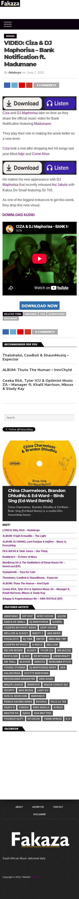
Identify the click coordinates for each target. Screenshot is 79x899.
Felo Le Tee (58, 701)
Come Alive (40, 154)
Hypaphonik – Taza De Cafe (19, 572)
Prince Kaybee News (18, 701)
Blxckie (25, 662)
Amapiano (31, 314)
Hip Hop (27, 616)
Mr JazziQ (64, 650)
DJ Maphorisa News (42, 667)
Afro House (45, 616)
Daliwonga (12, 673)
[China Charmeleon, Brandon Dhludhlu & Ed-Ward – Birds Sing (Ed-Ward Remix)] (40, 485)
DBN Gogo (46, 679)
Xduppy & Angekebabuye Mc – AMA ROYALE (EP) (32, 598)
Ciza (6, 113)
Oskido (24, 707)
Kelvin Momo (13, 650)
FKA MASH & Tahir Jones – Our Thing (25, 551)
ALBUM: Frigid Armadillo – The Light (24, 536)
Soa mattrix (42, 713)
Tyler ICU (46, 650)
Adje (21, 154)
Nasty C (37, 633)
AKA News (53, 633)
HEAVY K (9, 707)
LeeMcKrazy (61, 656)
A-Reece (37, 644)
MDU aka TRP (57, 639)
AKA (62, 667)
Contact (58, 807)
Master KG (11, 713)
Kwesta (39, 662)
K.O (68, 719)
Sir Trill (10, 662)
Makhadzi (38, 696)
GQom (61, 616)
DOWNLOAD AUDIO (19, 215)
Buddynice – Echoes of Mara (20, 556)
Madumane (42, 123)
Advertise (38, 807)
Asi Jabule (60, 184)
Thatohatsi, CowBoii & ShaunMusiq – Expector (36, 357)
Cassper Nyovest (16, 644)
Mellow (52, 644)
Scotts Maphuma (36, 673)
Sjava (26, 713)
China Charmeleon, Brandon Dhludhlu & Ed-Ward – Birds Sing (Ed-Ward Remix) (36, 495)
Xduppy (9, 690)
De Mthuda (41, 656)
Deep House (48, 627)
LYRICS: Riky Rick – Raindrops (21, 530)
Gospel (57, 622)
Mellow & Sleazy (16, 633)
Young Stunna (14, 667)
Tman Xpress (53, 719)
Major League (13, 684)
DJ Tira (27, 639)
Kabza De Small (14, 622)
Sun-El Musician (15, 696)
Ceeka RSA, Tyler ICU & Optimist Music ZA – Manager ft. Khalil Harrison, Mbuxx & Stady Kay (38, 385)
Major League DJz (56, 684)
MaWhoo (33, 684)
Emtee (40, 639)
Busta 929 (10, 656)
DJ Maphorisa (27, 113)
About (19, 807)
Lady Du (42, 690)
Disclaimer (39, 814)
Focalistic (11, 639)
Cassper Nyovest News (20, 627)
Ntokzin (34, 719)
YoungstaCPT (14, 719)
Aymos (58, 707)
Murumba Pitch (60, 662)
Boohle (41, 701)
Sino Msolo (41, 707)
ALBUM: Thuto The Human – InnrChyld (37, 370)
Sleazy (31, 650)
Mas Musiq (26, 690)
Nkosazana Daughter (19, 679)
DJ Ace (25, 656)
